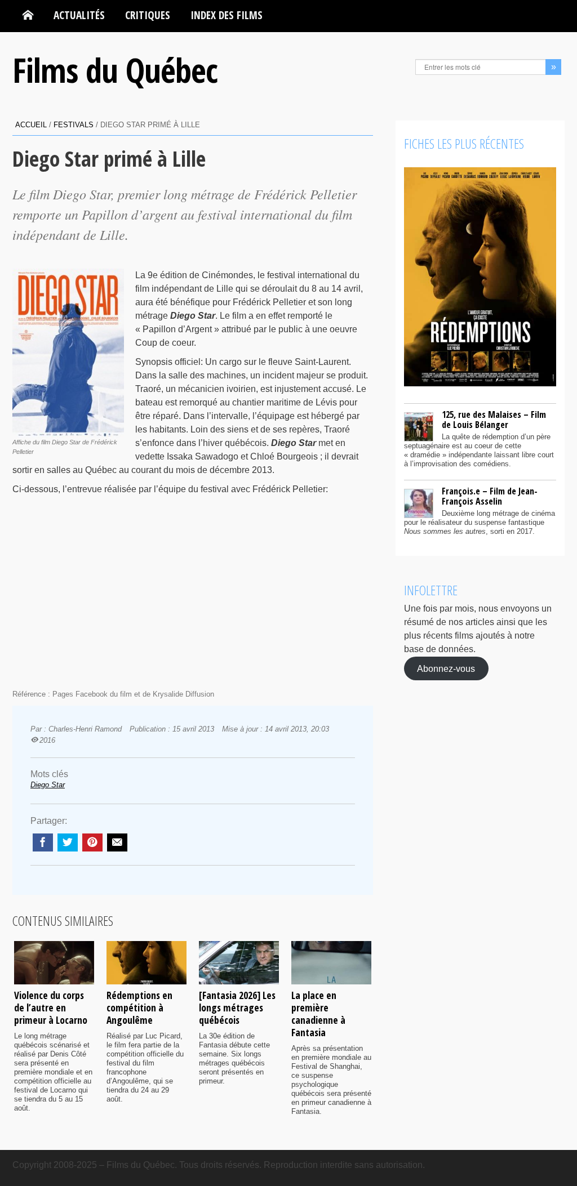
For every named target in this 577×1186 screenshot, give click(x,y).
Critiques (147, 15)
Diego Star (47, 785)
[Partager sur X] (67, 842)
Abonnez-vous (446, 668)
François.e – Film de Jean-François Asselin (490, 496)
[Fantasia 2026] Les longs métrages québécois (237, 1007)
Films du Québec (115, 69)
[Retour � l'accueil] (28, 15)
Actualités (79, 15)
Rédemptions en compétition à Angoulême (139, 1007)
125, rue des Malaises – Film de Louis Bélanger (494, 419)
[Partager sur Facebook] (43, 842)
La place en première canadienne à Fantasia (318, 1013)
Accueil (31, 125)
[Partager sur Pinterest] (92, 842)
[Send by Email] (117, 842)
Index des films (226, 15)
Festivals (74, 125)
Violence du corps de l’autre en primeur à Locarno (50, 1007)
